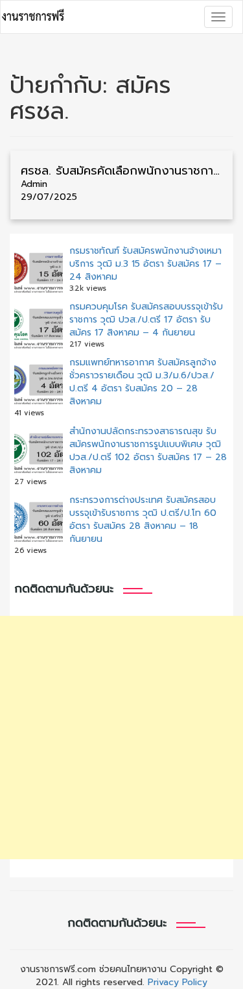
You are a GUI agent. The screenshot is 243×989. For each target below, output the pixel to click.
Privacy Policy (177, 982)
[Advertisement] (121, 737)
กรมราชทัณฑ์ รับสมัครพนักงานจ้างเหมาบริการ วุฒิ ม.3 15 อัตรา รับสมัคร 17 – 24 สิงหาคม (145, 264)
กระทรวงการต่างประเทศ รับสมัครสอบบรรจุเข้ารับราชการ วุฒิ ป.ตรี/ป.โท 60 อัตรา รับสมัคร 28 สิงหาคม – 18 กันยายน (142, 519)
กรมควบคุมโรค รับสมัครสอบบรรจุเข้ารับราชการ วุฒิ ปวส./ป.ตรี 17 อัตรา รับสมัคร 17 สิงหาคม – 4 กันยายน (146, 319)
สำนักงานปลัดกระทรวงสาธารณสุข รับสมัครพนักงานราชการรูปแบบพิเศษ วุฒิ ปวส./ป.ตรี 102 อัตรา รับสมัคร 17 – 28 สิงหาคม (148, 450)
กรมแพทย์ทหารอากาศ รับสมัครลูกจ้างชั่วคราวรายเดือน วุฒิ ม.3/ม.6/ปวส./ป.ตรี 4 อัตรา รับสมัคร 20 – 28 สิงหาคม (142, 382)
